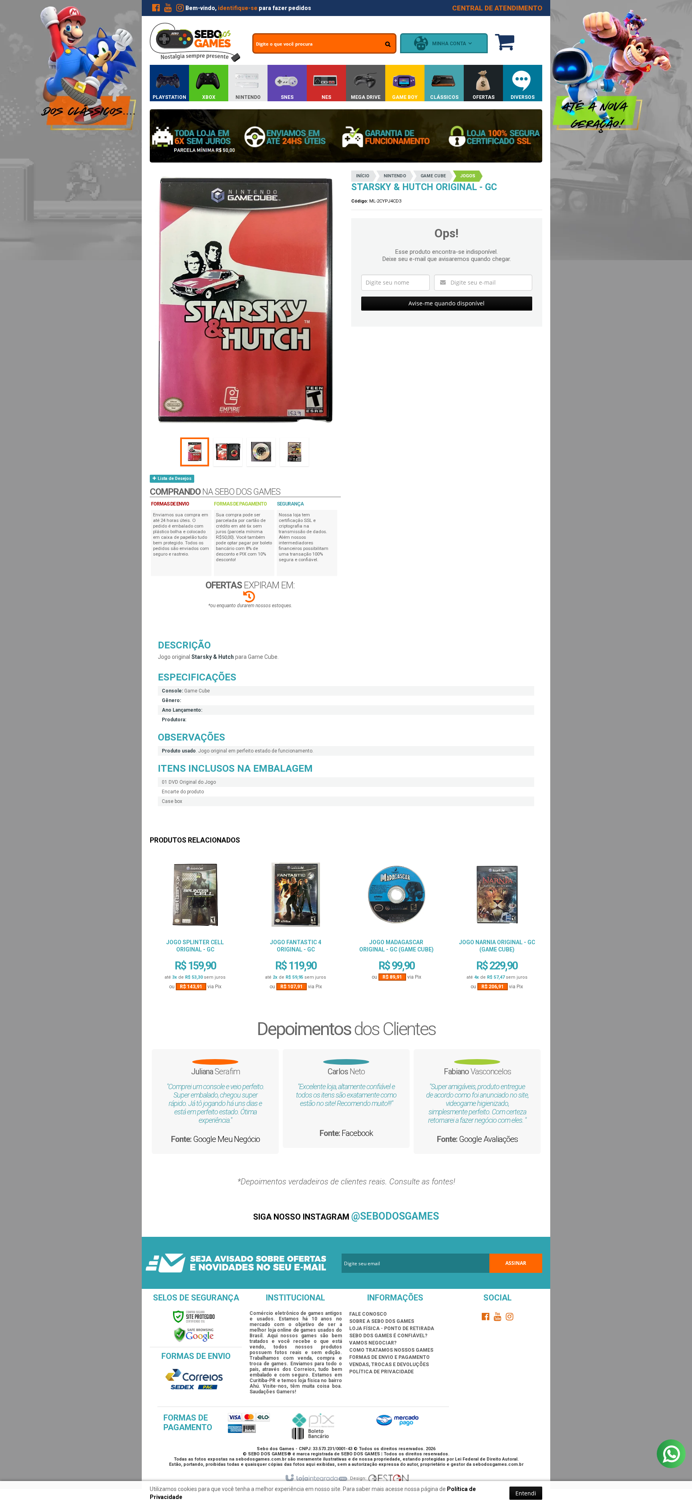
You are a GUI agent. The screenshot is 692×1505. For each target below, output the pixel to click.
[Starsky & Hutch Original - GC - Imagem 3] (261, 451)
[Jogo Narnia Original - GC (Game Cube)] (497, 898)
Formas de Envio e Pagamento (389, 1357)
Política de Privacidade (381, 1372)
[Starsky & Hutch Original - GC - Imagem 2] (227, 451)
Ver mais (195, 959)
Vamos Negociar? (372, 1343)
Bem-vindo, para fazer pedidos (248, 8)
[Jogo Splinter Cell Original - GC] (195, 898)
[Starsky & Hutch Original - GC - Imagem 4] (294, 451)
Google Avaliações (488, 1139)
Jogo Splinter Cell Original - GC (195, 946)
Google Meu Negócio (226, 1139)
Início (362, 176)
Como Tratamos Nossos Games (391, 1350)
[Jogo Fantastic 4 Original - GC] (295, 898)
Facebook (357, 1133)
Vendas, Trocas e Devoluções (389, 1364)
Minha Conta (449, 43)
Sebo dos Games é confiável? (388, 1335)
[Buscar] (388, 44)
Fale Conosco (368, 1314)
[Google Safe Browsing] (194, 1335)
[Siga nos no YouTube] (498, 1318)
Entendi (525, 1493)
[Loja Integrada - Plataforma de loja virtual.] (316, 1478)
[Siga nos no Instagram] (180, 9)
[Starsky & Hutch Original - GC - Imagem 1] (194, 451)
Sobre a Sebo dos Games (381, 1321)
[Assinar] (515, 1263)
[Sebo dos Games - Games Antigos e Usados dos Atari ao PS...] (195, 42)
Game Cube (433, 176)
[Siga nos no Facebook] (156, 9)
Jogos (467, 176)
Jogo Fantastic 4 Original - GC (295, 946)
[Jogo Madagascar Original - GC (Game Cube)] (396, 898)
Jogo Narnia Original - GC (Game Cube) (497, 946)
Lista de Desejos (174, 478)
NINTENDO (395, 176)
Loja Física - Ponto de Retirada (391, 1328)
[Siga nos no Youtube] (168, 9)
